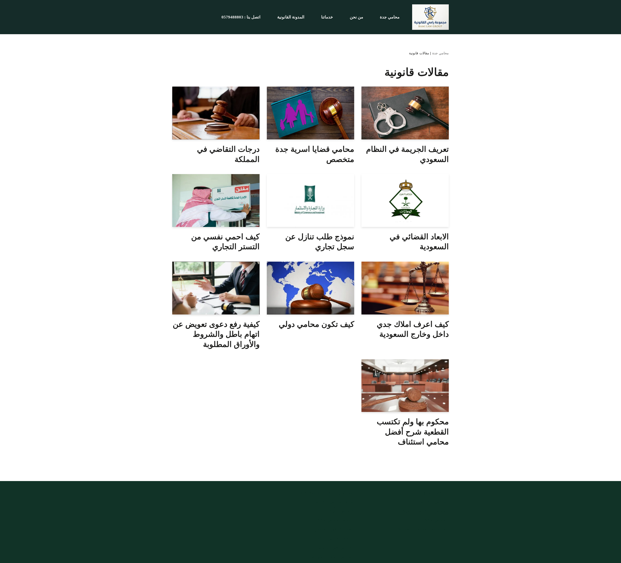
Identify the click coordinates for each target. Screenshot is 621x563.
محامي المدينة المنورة (425, 511)
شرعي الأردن (340, 511)
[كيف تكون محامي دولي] (310, 288)
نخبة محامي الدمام (334, 501)
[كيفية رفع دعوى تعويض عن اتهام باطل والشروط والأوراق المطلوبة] (216, 288)
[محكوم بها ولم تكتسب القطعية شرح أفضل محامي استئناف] (405, 385)
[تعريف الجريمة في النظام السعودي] (405, 113)
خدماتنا (327, 17)
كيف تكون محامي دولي (316, 324)
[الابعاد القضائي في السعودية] (405, 200)
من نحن (356, 17)
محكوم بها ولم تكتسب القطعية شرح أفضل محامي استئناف (413, 431)
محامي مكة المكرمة (333, 556)
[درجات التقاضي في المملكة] (216, 113)
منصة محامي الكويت (332, 538)
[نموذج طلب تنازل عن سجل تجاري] (310, 200)
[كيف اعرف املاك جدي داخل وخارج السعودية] (405, 288)
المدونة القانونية (290, 17)
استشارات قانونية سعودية (327, 492)
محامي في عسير (336, 547)
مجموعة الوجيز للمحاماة (423, 529)
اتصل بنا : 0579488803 (241, 17)
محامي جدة (390, 17)
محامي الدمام (434, 501)
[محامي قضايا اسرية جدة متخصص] (310, 113)
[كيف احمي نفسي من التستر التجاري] (216, 200)
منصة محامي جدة (335, 520)
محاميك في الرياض (334, 529)
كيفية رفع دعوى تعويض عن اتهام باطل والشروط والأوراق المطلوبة (216, 334)
